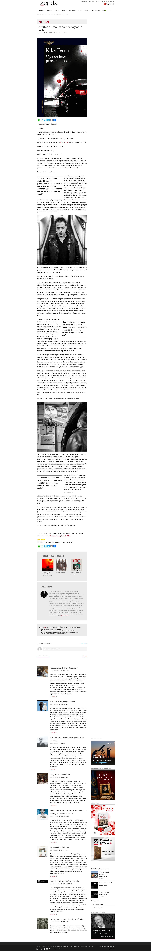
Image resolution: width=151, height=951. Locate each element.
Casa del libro (66, 536)
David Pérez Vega (64, 671)
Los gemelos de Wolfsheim (60, 774)
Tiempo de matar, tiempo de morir (62, 702)
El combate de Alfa (61, 572)
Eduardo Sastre (63, 777)
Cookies (81, 946)
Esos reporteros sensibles (106, 883)
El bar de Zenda (103, 876)
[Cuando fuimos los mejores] (77, 565)
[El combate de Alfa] (62, 565)
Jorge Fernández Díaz (65, 884)
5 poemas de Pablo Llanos (59, 847)
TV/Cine (86, 10)
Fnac (58, 536)
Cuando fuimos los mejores (76, 573)
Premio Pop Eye (110, 946)
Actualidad (72, 10)
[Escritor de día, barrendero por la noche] (62, 77)
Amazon (53, 536)
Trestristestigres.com (58, 946)
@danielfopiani (65, 615)
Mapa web (91, 946)
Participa (86, 946)
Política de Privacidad (74, 946)
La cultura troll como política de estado (64, 881)
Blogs (79, 10)
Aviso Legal (65, 946)
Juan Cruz (62, 743)
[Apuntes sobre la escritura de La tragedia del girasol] (48, 565)
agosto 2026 (96, 904)
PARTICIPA (97, 1)
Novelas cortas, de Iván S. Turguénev (63, 668)
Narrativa (48, 14)
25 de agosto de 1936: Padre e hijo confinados (66, 919)
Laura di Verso (63, 850)
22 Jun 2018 (40, 33)
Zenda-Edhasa (96, 10)
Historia (56, 10)
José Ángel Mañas (64, 922)
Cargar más (62, 938)
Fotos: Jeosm (59, 33)
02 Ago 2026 (101, 878)
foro (45, 627)
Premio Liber (103, 946)
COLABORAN (84, 1)
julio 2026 (96, 907)
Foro (103, 10)
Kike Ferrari (66, 33)
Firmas (41, 10)
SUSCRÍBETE (91, 1)
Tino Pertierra (63, 704)
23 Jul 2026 (101, 896)
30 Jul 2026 (101, 887)
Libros (63, 10)
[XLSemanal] (109, 4)
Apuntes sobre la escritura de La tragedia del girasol (47, 574)
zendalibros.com (64, 816)
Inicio (38, 14)
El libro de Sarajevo (104, 892)
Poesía (48, 10)
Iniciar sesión (83, 643)
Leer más (53, 697)
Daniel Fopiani (48, 33)
